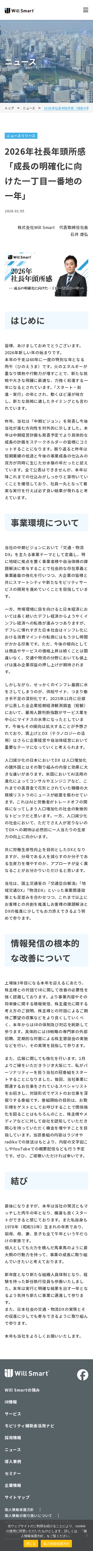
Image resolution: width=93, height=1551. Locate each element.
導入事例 (13, 1461)
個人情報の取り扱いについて (28, 1515)
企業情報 (13, 1485)
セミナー (13, 1473)
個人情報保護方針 (19, 1509)
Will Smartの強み (22, 1390)
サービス (13, 1414)
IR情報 (11, 1402)
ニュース (13, 1449)
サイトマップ (17, 1497)
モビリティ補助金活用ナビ (30, 1426)
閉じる (31, 1544)
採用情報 (13, 1437)
